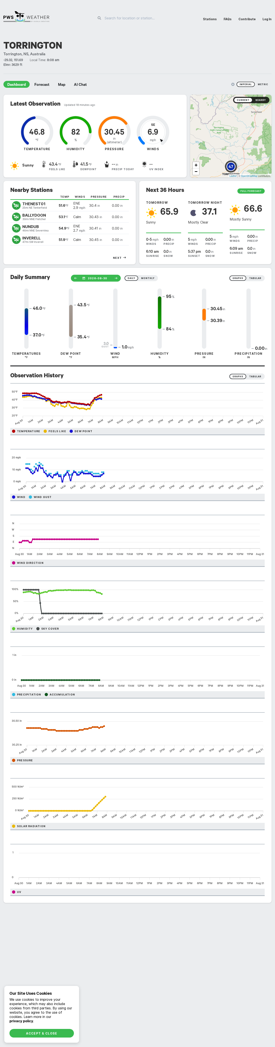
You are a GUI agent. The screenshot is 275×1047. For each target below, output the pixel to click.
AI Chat (80, 85)
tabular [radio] (255, 278)
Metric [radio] (263, 84)
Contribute (247, 19)
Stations (210, 19)
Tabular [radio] (255, 376)
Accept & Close (41, 1033)
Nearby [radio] (260, 100)
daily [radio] (131, 278)
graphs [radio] (237, 278)
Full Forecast (251, 191)
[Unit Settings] (233, 84)
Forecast (41, 85)
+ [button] (196, 165)
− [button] (196, 171)
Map (61, 85)
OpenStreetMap (249, 175)
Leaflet (233, 175)
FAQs (228, 19)
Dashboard (16, 85)
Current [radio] (243, 100)
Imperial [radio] (246, 84)
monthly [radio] (147, 278)
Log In (267, 19)
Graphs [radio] (237, 376)
